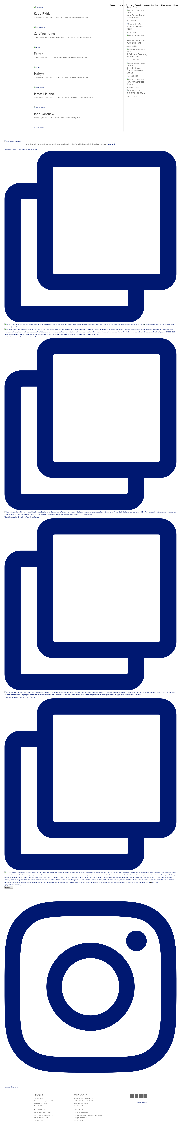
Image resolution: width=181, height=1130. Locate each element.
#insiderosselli (111, 144)
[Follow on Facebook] (141, 1096)
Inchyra (39, 73)
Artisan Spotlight (151, 5)
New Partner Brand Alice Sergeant (136, 41)
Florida (67, 37)
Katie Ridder (43, 13)
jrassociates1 (40, 17)
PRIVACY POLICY (142, 1103)
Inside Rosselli (135, 5)
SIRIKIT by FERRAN (136, 93)
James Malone (44, 93)
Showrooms (166, 5)
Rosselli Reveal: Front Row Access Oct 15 (135, 70)
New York (68, 17)
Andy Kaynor (40, 37)
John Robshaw (44, 114)
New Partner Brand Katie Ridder (136, 16)
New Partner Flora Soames (135, 83)
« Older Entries (39, 128)
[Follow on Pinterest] (136, 1096)
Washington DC (83, 17)
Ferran (38, 53)
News (175, 5)
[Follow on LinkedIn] (145, 1096)
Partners (75, 17)
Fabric (63, 17)
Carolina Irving (44, 33)
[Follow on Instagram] (132, 1096)
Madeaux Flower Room (135, 27)
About (112, 5)
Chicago (57, 17)
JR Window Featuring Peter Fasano (137, 55)
